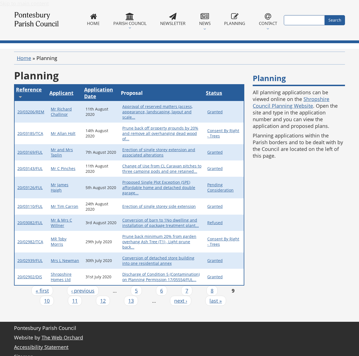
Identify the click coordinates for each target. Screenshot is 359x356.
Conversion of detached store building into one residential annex (158, 260)
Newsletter (172, 23)
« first (42, 290)
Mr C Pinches (63, 168)
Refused (215, 222)
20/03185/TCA (30, 133)
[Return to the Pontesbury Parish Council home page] (47, 20)
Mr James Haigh (59, 187)
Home (93, 23)
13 (131, 300)
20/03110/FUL (30, 206)
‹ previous (83, 290)
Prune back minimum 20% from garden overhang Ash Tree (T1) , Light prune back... (159, 242)
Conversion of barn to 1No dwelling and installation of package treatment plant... (160, 222)
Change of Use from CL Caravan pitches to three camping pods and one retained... (161, 168)
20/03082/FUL (30, 222)
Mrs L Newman (65, 260)
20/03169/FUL (30, 152)
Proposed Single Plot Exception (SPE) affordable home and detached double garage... (158, 188)
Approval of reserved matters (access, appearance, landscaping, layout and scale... (157, 112)
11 (75, 300)
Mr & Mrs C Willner (61, 222)
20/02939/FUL (30, 260)
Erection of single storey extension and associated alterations (158, 152)
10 (47, 300)
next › (180, 300)
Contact (268, 23)
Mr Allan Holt (63, 133)
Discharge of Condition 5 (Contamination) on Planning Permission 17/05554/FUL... (161, 277)
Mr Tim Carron (64, 206)
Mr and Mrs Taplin (62, 152)
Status (214, 92)
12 (103, 300)
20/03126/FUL (30, 187)
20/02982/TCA (30, 241)
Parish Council (130, 23)
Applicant (61, 92)
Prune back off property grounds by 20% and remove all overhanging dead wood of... (160, 133)
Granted (215, 111)
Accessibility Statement (41, 347)
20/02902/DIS (29, 276)
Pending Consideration (220, 187)
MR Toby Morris (58, 241)
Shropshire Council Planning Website (291, 102)
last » (216, 300)
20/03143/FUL (30, 168)
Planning (234, 23)
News (205, 23)
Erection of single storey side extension (159, 206)
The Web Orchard (62, 337)
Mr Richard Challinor (61, 111)
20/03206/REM (30, 111)
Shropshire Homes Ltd (61, 277)
